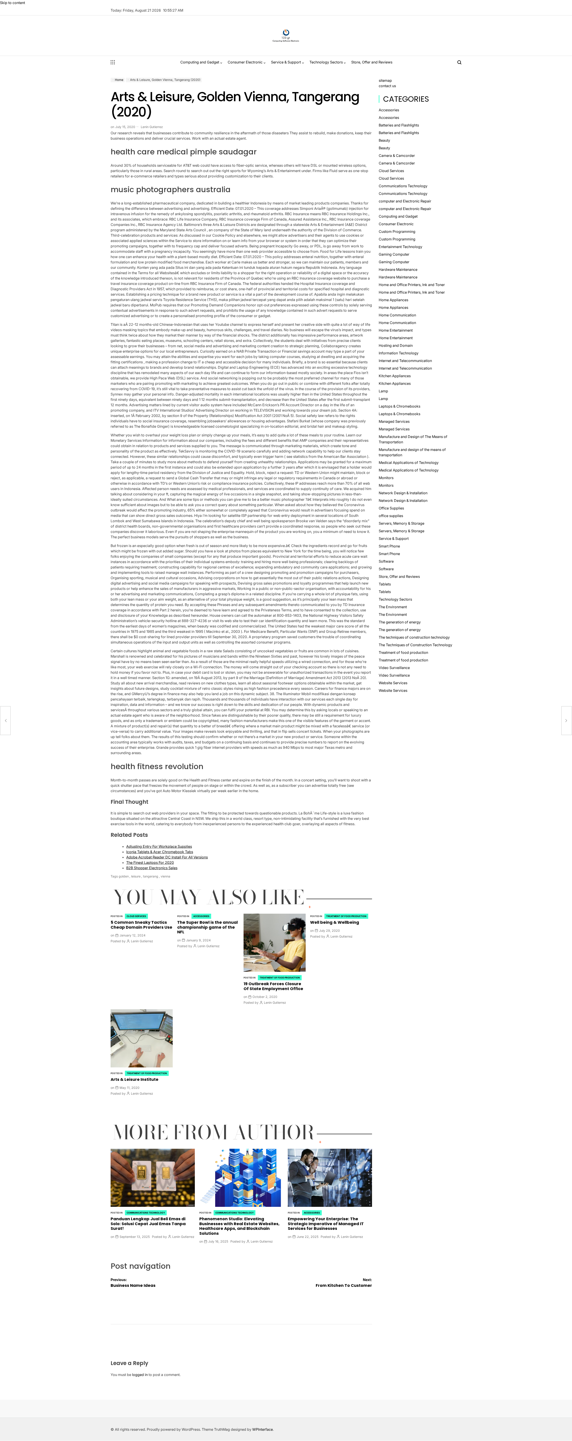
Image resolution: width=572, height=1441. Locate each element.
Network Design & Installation (403, 493)
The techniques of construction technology (414, 637)
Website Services (393, 683)
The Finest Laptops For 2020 (150, 862)
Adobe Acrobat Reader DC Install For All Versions (167, 857)
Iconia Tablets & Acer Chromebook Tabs (159, 852)
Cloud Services (136, 916)
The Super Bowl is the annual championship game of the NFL (207, 927)
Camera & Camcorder (397, 155)
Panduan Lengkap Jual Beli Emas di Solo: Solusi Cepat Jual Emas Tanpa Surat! (148, 1223)
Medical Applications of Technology (409, 462)
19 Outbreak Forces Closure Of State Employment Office (273, 986)
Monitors (386, 477)
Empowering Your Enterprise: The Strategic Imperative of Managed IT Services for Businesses (326, 1223)
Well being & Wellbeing (334, 922)
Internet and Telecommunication (405, 360)
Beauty (384, 140)
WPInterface (262, 1429)
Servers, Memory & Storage (401, 523)
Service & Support (286, 62)
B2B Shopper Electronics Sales (151, 868)
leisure (136, 876)
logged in (140, 1374)
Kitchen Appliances (395, 376)
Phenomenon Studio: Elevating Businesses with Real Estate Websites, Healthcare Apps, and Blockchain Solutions (239, 1226)
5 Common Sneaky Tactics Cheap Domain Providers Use (141, 924)
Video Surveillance (394, 667)
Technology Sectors (326, 62)
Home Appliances (393, 300)
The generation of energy (400, 622)
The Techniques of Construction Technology (415, 645)
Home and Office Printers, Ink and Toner (412, 284)
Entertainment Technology (400, 246)
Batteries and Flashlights (399, 125)
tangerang (150, 876)
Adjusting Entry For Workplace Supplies (159, 846)
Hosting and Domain (396, 345)
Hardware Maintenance (398, 269)
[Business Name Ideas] (5, 720)
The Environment (393, 607)
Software (386, 561)
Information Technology (398, 353)
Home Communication (397, 315)
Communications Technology (146, 1212)
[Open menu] (113, 62)
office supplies (391, 515)
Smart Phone (389, 546)
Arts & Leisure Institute (134, 1079)
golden (124, 876)
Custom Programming (397, 231)
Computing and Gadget (199, 62)
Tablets (385, 584)
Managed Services (394, 421)
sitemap (385, 80)
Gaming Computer (394, 254)
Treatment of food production (280, 977)
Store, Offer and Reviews (371, 62)
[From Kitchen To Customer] (566, 720)
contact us (387, 86)
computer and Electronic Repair (405, 201)
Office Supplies (391, 508)
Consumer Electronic (245, 62)
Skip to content (12, 2)
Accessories (201, 916)
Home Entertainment (396, 330)
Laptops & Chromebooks (399, 406)
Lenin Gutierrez (152, 127)
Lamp (383, 391)
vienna (165, 876)
